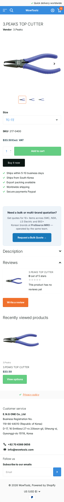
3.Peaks (18, 29)
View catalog (5, 10)
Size (5, 112)
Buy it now (14, 162)
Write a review (15, 302)
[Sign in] (52, 10)
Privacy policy (31, 394)
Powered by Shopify (43, 485)
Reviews (10, 262)
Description (13, 251)
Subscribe (57, 471)
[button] (54, 64)
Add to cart (37, 150)
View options (15, 379)
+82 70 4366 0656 (19, 444)
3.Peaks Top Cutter (16, 367)
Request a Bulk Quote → (32, 237)
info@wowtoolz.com (21, 449)
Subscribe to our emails (17, 464)
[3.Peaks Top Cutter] (21, 340)
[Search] (11, 10)
